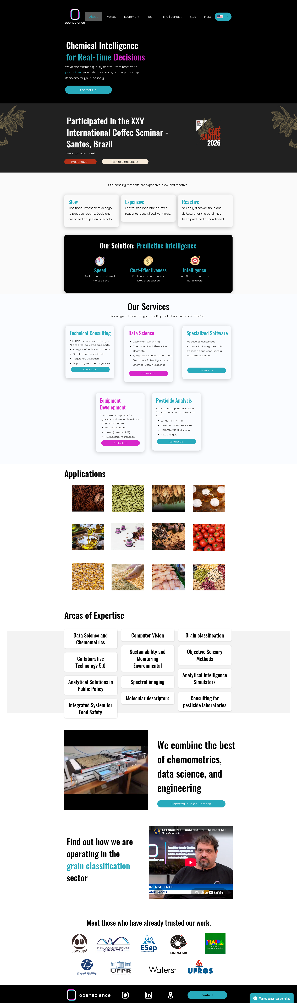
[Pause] (69, 805)
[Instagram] (125, 995)
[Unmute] (74, 805)
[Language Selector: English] (223, 17)
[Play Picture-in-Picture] (138, 805)
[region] (128, 498)
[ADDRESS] (170, 995)
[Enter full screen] (143, 805)
